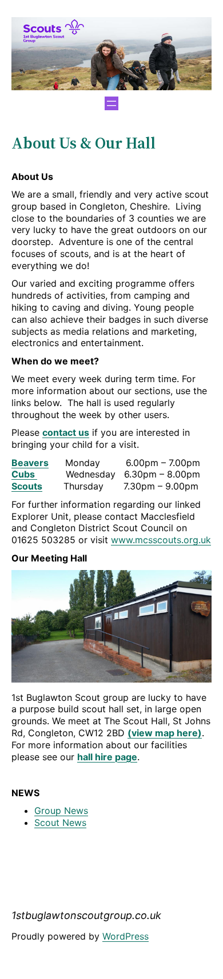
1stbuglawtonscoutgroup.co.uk (86, 915)
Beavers (30, 462)
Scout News (60, 822)
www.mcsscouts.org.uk (161, 539)
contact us (65, 432)
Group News (61, 810)
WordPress (125, 936)
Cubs (24, 474)
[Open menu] (111, 103)
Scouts (26, 486)
